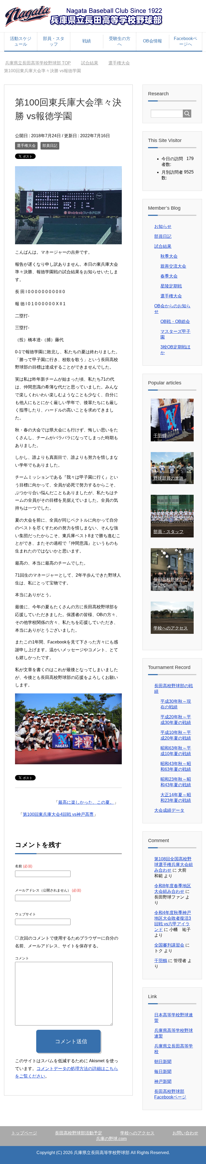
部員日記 (49, 145)
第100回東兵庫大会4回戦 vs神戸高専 (58, 814)
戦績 (86, 41)
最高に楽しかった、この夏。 (86, 802)
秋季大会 (169, 256)
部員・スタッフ (53, 41)
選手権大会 (26, 145)
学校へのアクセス (170, 628)
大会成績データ (169, 810)
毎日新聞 (162, 1071)
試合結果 (162, 246)
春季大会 (169, 276)
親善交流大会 (173, 266)
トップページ (24, 1133)
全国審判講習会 (169, 945)
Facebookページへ (185, 41)
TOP (38, 63)
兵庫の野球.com (111, 1138)
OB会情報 (152, 41)
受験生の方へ (119, 41)
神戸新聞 (162, 1081)
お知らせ (162, 226)
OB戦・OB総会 (175, 321)
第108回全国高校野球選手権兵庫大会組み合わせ (173, 864)
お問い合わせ (185, 1133)
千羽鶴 (159, 435)
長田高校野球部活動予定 (78, 1133)
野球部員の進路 (168, 478)
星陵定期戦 (171, 286)
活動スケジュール (20, 41)
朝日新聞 (162, 1061)
